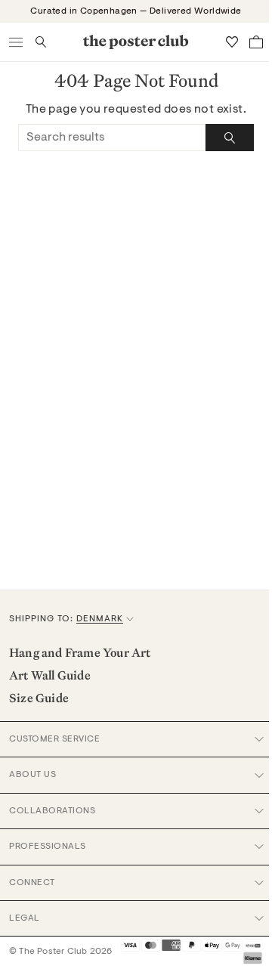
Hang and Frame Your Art (80, 652)
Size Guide (39, 697)
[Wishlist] (232, 42)
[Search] (230, 137)
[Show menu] (16, 42)
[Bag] (256, 42)
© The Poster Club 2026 (60, 951)
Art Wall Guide (50, 675)
